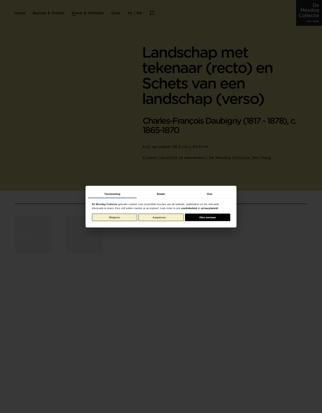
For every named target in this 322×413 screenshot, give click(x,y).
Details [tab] (161, 193)
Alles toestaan (207, 217)
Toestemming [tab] (112, 193)
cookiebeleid (189, 208)
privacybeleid (209, 208)
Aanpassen (159, 217)
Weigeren (114, 217)
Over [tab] (209, 193)
